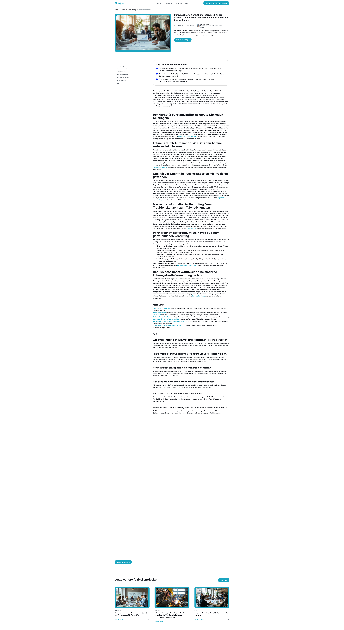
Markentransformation (122, 74)
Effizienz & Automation (122, 69)
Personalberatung (198, 296)
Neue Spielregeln (121, 66)
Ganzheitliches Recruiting (123, 77)
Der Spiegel (157, 315)
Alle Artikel (223, 580)
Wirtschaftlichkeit (121, 80)
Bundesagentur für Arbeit (161, 308)
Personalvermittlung (160, 167)
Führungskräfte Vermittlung (187, 136)
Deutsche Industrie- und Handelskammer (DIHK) (169, 325)
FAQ (118, 83)
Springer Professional (160, 317)
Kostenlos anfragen (182, 40)
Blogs (116, 10)
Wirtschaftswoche (159, 312)
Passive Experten (121, 71)
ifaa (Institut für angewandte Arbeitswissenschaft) (170, 321)
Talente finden (192, 228)
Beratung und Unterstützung (187, 265)
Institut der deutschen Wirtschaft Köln (166, 319)
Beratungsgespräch (216, 3)
